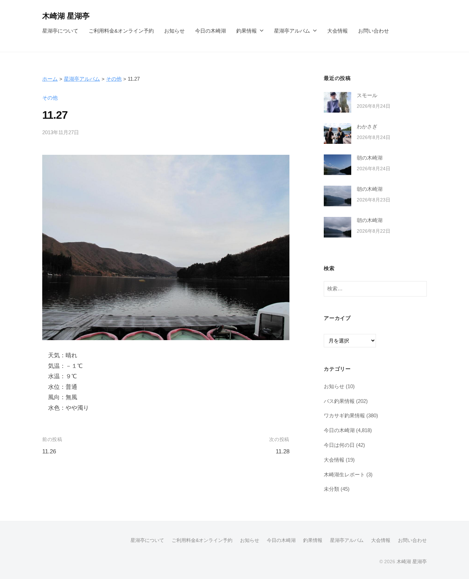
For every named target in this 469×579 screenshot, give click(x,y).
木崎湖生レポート (344, 474)
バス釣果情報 (339, 401)
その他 (114, 79)
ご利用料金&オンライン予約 (121, 31)
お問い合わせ (373, 31)
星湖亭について (60, 31)
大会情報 (337, 31)
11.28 (282, 451)
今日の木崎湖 (210, 31)
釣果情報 (246, 31)
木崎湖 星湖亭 (66, 16)
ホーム (50, 79)
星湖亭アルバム (292, 31)
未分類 (331, 489)
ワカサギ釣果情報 (344, 415)
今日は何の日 (339, 445)
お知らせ (174, 31)
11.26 (49, 451)
